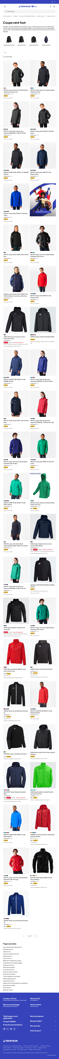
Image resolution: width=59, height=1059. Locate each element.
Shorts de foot (7, 987)
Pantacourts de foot (8, 965)
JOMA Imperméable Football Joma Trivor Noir (14, 628)
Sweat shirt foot (34, 45)
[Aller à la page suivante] (35, 936)
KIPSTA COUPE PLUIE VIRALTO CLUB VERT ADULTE (15, 503)
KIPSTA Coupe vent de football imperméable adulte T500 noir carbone (16, 545)
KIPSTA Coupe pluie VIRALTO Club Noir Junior (42, 132)
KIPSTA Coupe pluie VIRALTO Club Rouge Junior (40, 296)
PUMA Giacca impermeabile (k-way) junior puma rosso (15, 670)
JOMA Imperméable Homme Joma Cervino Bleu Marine (41, 545)
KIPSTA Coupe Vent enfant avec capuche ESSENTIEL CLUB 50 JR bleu (41, 380)
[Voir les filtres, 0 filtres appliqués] (5, 52)
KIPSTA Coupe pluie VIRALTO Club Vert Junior (42, 462)
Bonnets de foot (7, 956)
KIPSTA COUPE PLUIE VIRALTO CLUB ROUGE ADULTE (41, 712)
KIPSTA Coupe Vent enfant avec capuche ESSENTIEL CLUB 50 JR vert (15, 587)
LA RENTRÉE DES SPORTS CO (43, 211)
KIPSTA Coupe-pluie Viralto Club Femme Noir (16, 255)
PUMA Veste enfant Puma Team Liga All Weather (42, 753)
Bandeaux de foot (8, 990)
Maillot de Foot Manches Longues (12, 960)
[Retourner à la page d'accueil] (27, 6)
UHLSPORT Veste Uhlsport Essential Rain (15, 793)
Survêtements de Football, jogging (12, 963)
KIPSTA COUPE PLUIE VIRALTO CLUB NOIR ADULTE (16, 173)
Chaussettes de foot (8, 981)
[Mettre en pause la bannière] (52, 2)
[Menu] (5, 6)
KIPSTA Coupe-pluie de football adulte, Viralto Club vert (42, 503)
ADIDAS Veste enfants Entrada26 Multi (42, 337)
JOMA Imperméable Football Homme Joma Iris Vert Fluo (42, 793)
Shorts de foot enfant (9, 967)
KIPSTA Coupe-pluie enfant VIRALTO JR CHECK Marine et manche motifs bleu (16, 295)
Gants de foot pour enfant (10, 972)
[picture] (16, 73)
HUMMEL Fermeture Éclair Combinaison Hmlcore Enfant (42, 835)
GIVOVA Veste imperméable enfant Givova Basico (41, 878)
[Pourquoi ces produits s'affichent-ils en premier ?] (4, 57)
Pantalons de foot (8, 949)
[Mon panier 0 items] (54, 6)
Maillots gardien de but (9, 978)
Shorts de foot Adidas (9, 985)
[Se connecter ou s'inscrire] (50, 6)
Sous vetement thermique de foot (12, 947)
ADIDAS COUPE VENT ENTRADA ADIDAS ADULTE (42, 586)
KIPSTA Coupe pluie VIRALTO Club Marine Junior (40, 173)
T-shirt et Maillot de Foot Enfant (11, 976)
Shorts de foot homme (9, 974)
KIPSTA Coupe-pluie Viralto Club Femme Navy (16, 421)
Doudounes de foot (9, 45)
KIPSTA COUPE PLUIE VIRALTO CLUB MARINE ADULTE (15, 380)
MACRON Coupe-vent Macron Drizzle (15, 754)
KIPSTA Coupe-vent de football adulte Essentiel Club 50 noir (42, 255)
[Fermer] (54, 2)
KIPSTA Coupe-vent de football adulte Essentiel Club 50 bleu (16, 462)
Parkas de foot (46, 45)
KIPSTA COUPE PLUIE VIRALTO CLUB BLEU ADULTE (15, 835)
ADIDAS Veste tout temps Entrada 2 (41, 669)
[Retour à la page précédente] (24, 936)
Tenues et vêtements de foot (11, 954)
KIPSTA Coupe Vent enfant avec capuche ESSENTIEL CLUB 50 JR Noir (15, 132)
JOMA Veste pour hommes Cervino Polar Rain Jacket (15, 337)
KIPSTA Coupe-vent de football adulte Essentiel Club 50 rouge (16, 878)
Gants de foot (7, 951)
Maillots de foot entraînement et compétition (15, 983)
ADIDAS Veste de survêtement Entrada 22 (16, 712)
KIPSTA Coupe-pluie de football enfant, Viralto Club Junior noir (16, 91)
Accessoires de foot (8, 969)
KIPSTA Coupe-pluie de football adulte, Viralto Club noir (42, 91)
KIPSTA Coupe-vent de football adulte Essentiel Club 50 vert (42, 628)
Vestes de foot (22, 45)
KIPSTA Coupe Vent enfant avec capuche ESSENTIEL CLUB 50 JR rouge (42, 421)
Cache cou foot (7, 958)
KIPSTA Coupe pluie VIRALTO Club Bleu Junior (16, 214)
